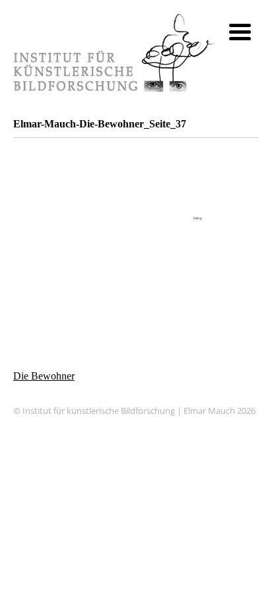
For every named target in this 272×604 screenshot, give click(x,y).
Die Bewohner (44, 376)
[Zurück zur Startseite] (114, 88)
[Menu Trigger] (240, 31)
